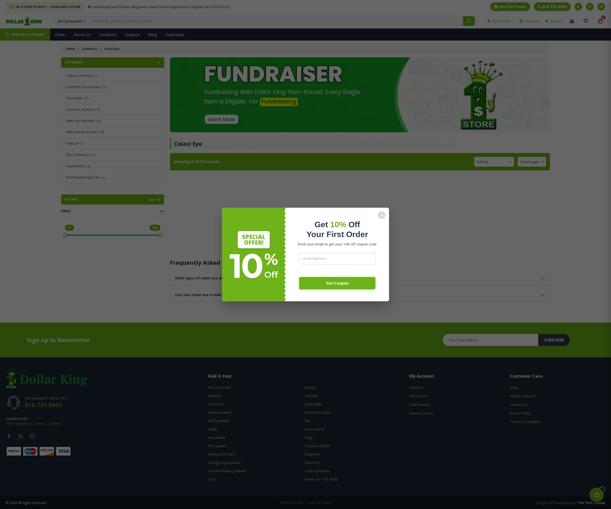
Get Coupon (337, 283)
